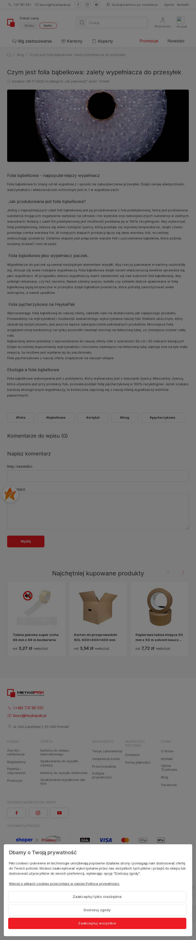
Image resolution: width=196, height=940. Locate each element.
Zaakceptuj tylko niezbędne (97, 897)
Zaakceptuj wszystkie (97, 923)
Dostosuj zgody (97, 910)
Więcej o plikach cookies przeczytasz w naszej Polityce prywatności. (64, 884)
